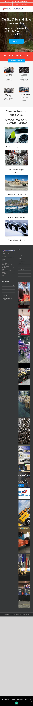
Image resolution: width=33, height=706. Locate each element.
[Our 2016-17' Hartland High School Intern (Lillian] (24, 458)
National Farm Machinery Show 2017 (8, 294)
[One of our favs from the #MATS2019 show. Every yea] (24, 322)
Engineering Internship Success (7, 299)
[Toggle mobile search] (27, 8)
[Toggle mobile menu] (30, 8)
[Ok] (31, 701)
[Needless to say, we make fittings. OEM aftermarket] (24, 431)
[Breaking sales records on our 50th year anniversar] (24, 404)
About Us (20, 255)
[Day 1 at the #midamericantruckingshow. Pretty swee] (24, 594)
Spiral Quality (21, 269)
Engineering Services (23, 266)
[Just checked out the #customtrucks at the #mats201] (24, 513)
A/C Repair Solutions (22, 258)
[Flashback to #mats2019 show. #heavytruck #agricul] (24, 349)
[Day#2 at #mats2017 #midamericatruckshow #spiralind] (24, 567)
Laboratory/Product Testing (8, 285)
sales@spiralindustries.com (22, 1)
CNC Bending (5, 288)
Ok (16, 703)
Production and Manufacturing (21, 262)
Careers (20, 252)
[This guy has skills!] (24, 540)
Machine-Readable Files (23, 275)
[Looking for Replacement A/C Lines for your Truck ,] (24, 485)
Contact (20, 272)
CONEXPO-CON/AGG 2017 (8, 291)
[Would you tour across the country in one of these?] (24, 295)
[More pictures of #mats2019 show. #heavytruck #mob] (24, 376)
